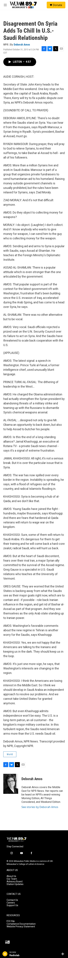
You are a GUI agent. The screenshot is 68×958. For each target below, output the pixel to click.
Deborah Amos (22, 44)
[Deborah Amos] (10, 784)
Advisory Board (14, 881)
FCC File (11, 921)
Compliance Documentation (21, 924)
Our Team (12, 879)
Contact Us (12, 900)
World (10, 754)
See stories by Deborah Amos (39, 807)
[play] (5, 953)
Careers (11, 902)
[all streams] (63, 954)
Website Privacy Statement (21, 926)
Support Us (12, 905)
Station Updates (15, 884)
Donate (57, 5)
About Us (11, 876)
